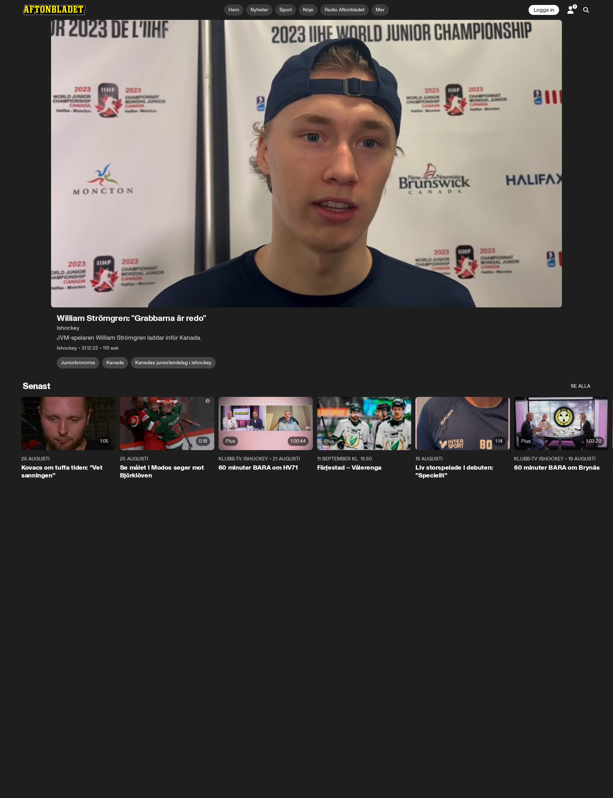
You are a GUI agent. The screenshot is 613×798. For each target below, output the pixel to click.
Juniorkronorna (78, 363)
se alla (580, 386)
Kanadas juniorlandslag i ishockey (173, 363)
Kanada (115, 363)
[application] (306, 163)
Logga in (544, 10)
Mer (380, 10)
